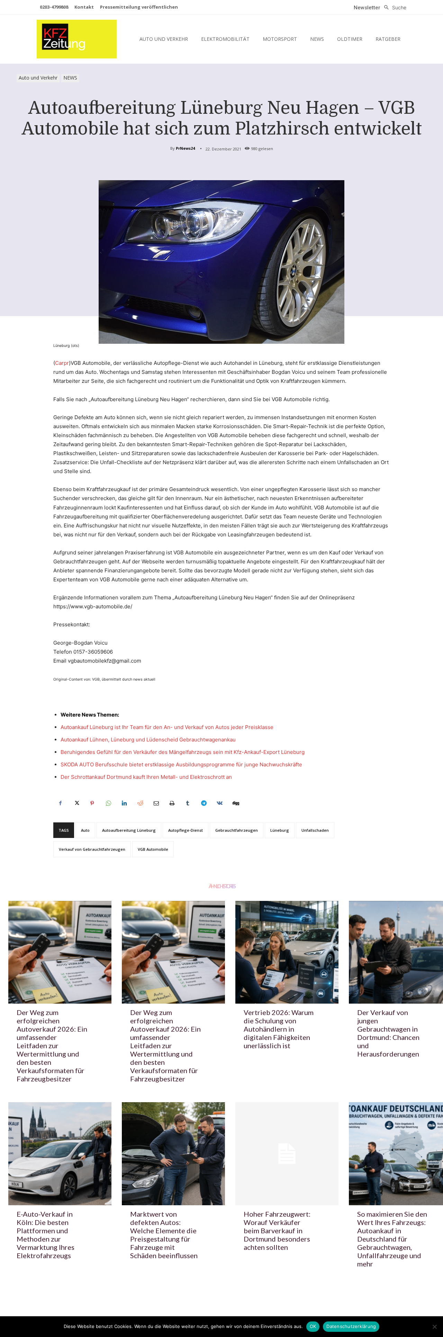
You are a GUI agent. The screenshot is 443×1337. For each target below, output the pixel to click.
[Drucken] (172, 803)
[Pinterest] (92, 803)
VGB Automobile (153, 849)
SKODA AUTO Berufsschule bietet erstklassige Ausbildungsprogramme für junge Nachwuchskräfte (181, 764)
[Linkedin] (124, 803)
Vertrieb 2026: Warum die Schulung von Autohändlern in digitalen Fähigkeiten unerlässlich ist (279, 1029)
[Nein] (434, 1326)
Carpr (62, 363)
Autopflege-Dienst (185, 830)
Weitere (71, 714)
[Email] (156, 803)
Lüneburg (279, 830)
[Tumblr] (188, 803)
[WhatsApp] (108, 803)
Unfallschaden (315, 830)
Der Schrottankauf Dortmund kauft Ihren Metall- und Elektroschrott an (146, 777)
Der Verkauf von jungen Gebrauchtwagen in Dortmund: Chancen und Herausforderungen (388, 1033)
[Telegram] (203, 803)
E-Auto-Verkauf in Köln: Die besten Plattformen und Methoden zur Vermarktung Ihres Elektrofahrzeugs (45, 1235)
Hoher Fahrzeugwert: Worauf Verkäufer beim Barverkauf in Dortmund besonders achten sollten (277, 1230)
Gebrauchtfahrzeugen (236, 830)
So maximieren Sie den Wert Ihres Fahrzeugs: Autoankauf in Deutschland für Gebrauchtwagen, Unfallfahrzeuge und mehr (392, 1239)
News (89, 714)
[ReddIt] (140, 803)
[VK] (219, 803)
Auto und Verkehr (38, 77)
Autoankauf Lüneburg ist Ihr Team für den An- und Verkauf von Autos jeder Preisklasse (167, 727)
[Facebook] (60, 803)
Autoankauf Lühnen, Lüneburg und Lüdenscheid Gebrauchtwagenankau (148, 739)
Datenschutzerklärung (351, 1326)
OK (313, 1326)
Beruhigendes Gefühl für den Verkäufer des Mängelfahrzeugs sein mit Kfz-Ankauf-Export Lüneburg (183, 752)
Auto (85, 830)
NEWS (70, 77)
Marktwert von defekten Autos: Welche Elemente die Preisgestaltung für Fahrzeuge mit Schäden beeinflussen (164, 1235)
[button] (393, 7)
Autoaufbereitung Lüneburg (129, 830)
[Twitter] (76, 803)
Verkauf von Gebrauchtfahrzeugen (92, 849)
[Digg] (235, 803)
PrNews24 (185, 148)
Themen (107, 714)
